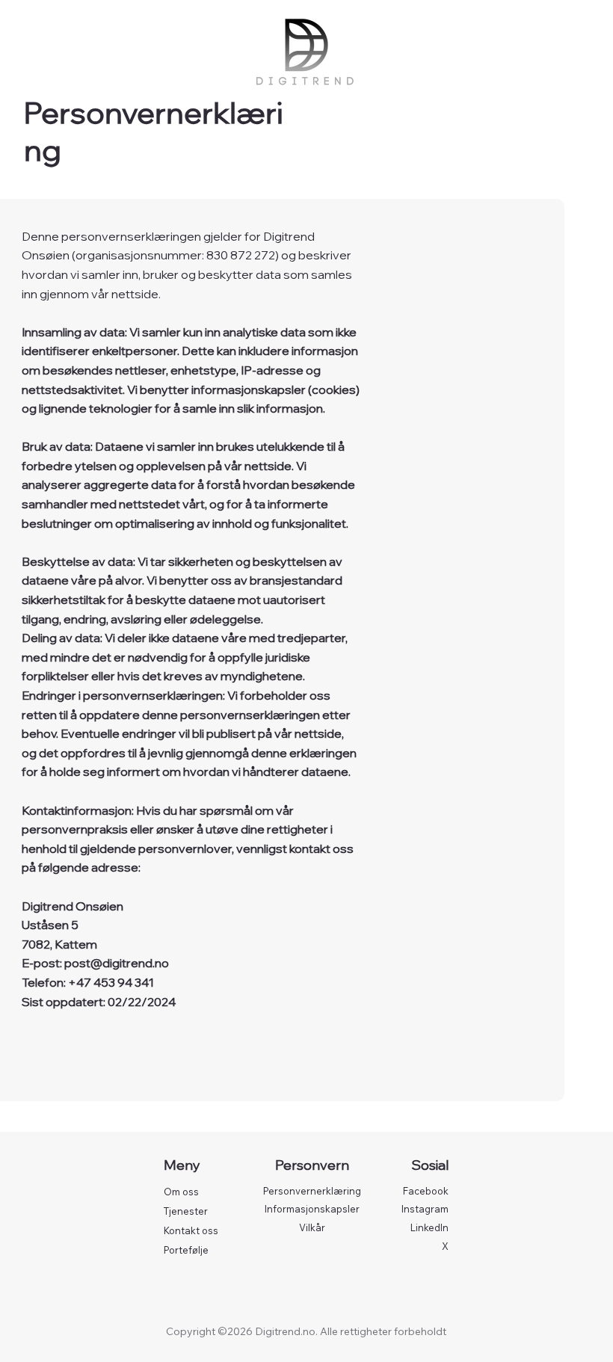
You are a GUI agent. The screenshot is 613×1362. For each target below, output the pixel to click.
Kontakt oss (191, 1230)
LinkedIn (429, 1227)
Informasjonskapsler (312, 1209)
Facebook (426, 1191)
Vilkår (312, 1227)
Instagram (425, 1209)
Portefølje (186, 1250)
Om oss (181, 1192)
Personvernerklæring (312, 1191)
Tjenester (186, 1211)
